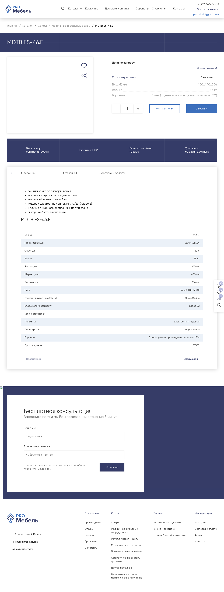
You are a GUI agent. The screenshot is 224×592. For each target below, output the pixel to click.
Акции (198, 535)
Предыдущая (33, 359)
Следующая (191, 359)
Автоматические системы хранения (126, 560)
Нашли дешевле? (207, 68)
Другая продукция (121, 568)
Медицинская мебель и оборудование (124, 531)
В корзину (201, 109)
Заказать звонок (208, 9)
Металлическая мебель (124, 539)
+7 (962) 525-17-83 (207, 4)
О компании (159, 8)
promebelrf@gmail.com (206, 14)
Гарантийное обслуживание (169, 535)
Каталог (73, 8)
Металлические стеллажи (126, 545)
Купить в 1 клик (164, 109)
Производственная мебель (126, 551)
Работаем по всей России (26, 534)
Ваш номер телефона (38, 446)
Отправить (112, 467)
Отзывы (89, 529)
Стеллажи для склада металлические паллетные (126, 576)
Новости (89, 535)
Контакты (179, 8)
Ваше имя (30, 428)
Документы (91, 548)
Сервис (140, 8)
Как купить (91, 8)
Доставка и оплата (117, 8)
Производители (93, 522)
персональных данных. (37, 469)
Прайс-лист (92, 541)
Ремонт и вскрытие (164, 529)
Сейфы (115, 522)
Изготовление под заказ (167, 522)
